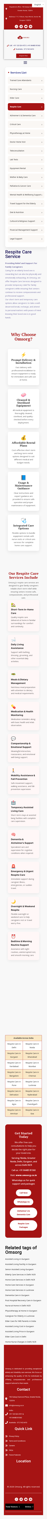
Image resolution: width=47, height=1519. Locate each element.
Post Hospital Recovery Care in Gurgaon (23, 1300)
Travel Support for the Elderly (23, 203)
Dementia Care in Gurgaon (17, 1295)
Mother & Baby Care (19, 177)
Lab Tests (14, 159)
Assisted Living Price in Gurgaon (19, 1331)
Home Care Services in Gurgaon (19, 1285)
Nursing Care (16, 89)
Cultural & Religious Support (22, 221)
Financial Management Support (24, 230)
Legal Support (16, 238)
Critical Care (15, 124)
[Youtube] (26, 26)
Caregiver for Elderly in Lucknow (19, 1316)
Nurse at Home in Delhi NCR (18, 1305)
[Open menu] (25, 63)
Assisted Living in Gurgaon (17, 1259)
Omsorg (18, 1486)
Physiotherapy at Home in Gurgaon (21, 1310)
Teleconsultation (17, 150)
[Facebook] (30, 26)
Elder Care (14, 98)
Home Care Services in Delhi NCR (20, 1279)
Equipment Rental (18, 168)
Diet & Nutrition (17, 212)
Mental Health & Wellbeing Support (25, 194)
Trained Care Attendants (20, 80)
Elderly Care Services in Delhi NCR (20, 1274)
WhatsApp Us (23, 1202)
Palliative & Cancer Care (20, 186)
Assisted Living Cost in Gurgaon (19, 1326)
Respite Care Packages (23, 1225)
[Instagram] (16, 26)
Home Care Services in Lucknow (19, 1290)
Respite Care (15, 106)
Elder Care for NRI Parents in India (20, 1321)
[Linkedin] (21, 26)
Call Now (24, 1193)
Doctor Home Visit (17, 142)
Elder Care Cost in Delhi (15, 1336)
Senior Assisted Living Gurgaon (19, 1269)
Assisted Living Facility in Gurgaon (20, 1264)
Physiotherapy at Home (20, 133)
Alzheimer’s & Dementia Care (23, 115)
